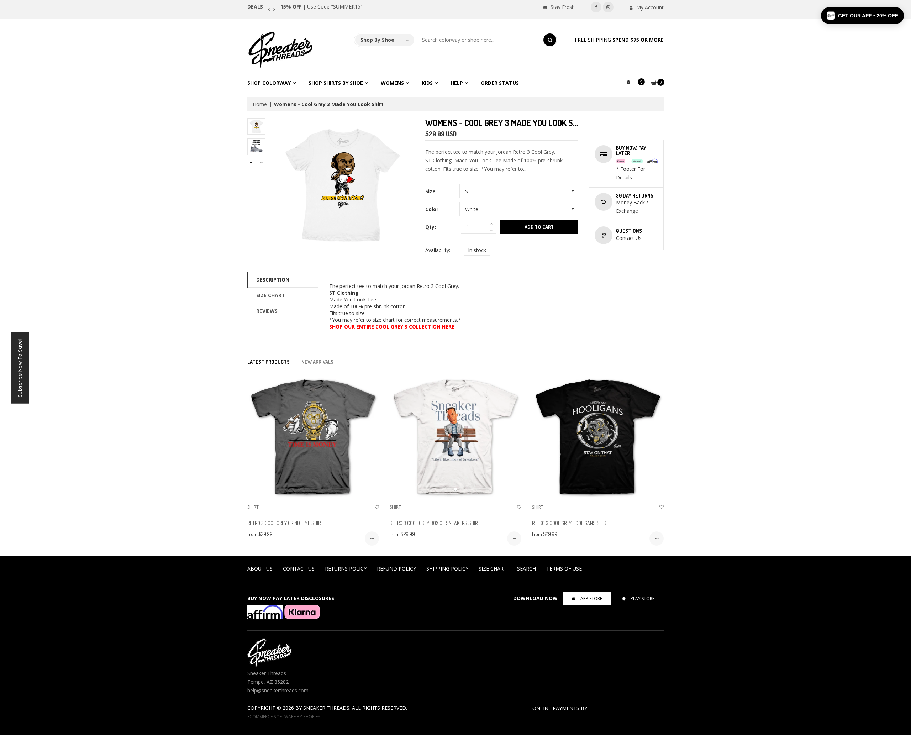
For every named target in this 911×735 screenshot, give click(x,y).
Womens (392, 82)
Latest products (268, 362)
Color (431, 209)
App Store (591, 598)
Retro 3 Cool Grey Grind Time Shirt (285, 523)
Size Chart (270, 295)
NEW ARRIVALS (317, 362)
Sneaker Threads (326, 707)
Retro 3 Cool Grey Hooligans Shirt (570, 523)
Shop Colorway (269, 82)
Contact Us (299, 568)
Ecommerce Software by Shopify (283, 716)
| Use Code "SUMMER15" (321, 6)
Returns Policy (346, 568)
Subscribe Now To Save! (19, 367)
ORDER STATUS (500, 82)
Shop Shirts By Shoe (336, 82)
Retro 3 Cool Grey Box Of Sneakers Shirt (435, 523)
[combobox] (479, 40)
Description (272, 279)
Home (260, 104)
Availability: (437, 250)
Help (457, 82)
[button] (862, 15)
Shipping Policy (447, 568)
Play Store (642, 598)
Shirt (253, 507)
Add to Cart (539, 227)
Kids (427, 82)
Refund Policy (396, 568)
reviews (267, 311)
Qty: (430, 227)
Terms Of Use (564, 568)
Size (430, 191)
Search (526, 568)
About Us (260, 568)
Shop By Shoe (377, 39)
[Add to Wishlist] (377, 507)
